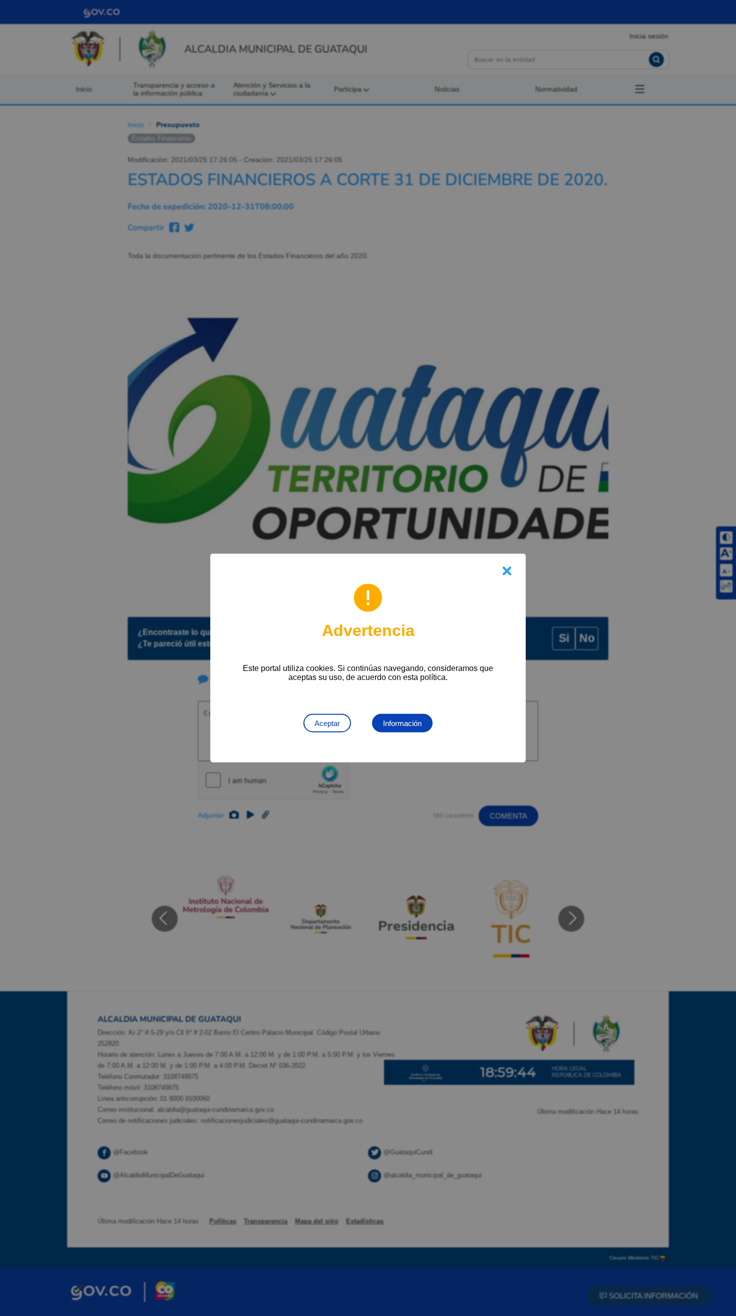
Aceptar (327, 723)
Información (402, 723)
